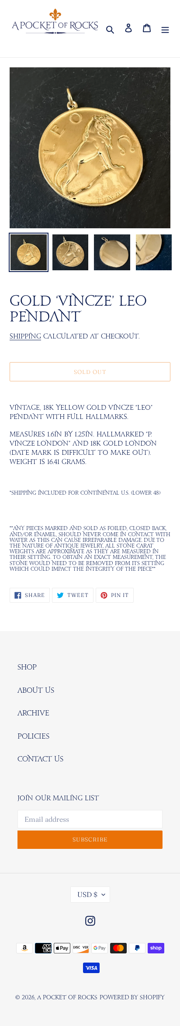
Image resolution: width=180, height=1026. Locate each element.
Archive (33, 713)
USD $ (87, 894)
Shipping (25, 336)
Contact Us (40, 759)
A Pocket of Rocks (67, 997)
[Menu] (165, 28)
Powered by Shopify (132, 997)
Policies (33, 736)
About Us (35, 690)
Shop (27, 667)
